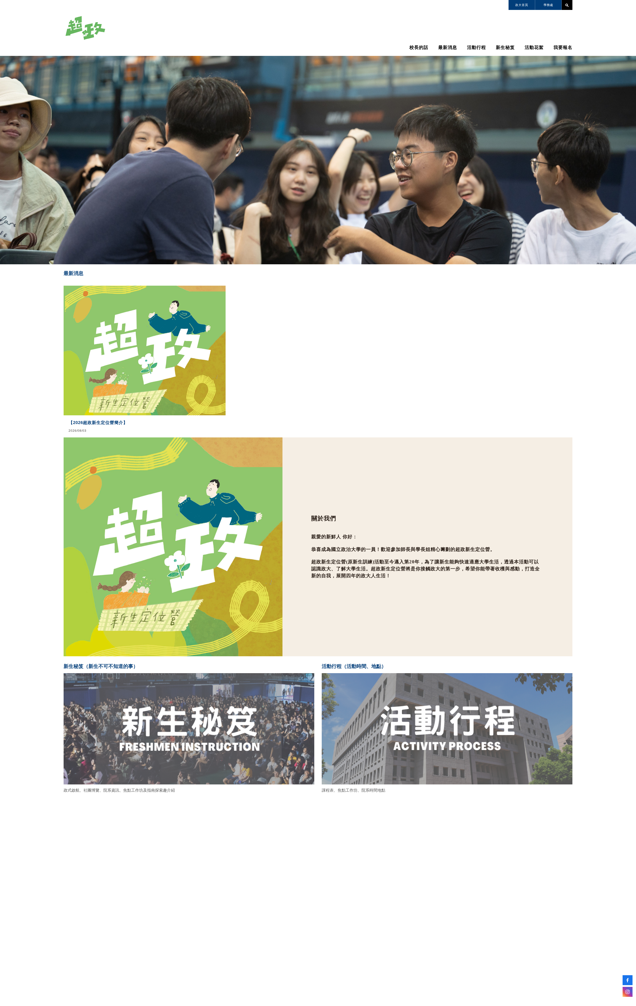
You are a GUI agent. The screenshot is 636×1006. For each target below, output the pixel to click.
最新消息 (447, 47)
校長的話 (418, 47)
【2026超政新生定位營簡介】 (98, 422)
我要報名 (563, 47)
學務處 (548, 5)
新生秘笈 (505, 47)
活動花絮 (534, 47)
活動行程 (476, 47)
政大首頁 (521, 5)
